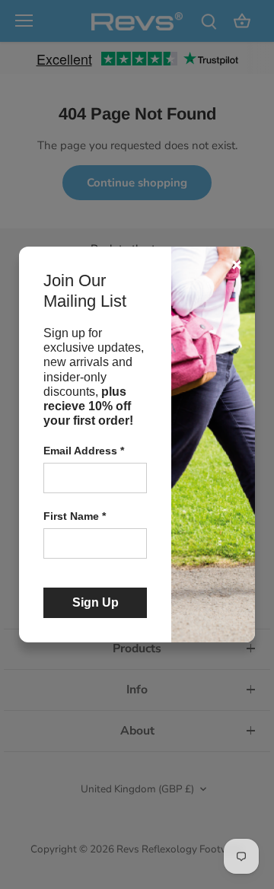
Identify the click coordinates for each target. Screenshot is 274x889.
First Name (74, 516)
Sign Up (95, 602)
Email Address (83, 450)
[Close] (236, 265)
